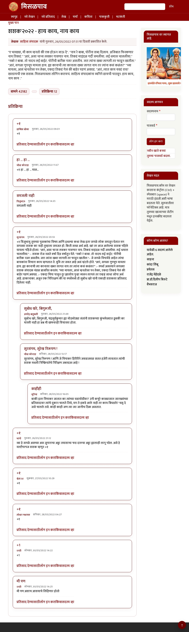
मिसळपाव (34, 6)
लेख (63, 16)
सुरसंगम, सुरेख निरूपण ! (40, 349)
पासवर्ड (151, 126)
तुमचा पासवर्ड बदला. (159, 156)
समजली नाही (25, 196)
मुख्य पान (13, 22)
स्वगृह (14, 16)
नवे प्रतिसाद (48, 16)
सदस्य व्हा (68, 144)
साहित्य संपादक (29, 41)
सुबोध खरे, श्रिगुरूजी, (38, 308)
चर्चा (75, 16)
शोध (171, 6)
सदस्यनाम (152, 111)
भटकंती (120, 16)
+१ (18, 124)
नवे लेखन (29, 16)
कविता (88, 16)
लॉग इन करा (48, 144)
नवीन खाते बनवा (156, 150)
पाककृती (104, 16)
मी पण (21, 581)
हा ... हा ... (23, 160)
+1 (18, 545)
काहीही (36, 389)
